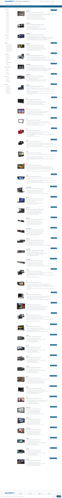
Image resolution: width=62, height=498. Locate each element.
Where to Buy (48, 1)
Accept (59, 496)
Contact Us (52, 1)
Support (19, 4)
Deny (54, 496)
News (44, 1)
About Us (41, 1)
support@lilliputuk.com (26, 1)
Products (7, 4)
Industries (11, 4)
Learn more (21, 496)
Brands (16, 4)
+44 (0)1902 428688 (18, 1)
